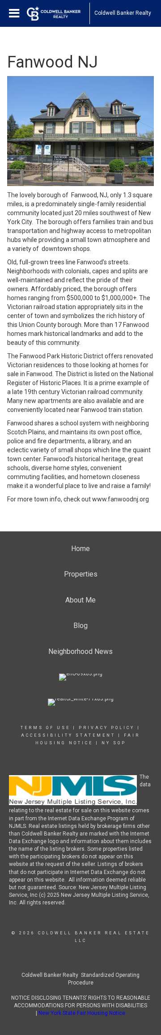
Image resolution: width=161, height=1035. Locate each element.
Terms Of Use (45, 727)
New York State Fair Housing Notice (81, 1013)
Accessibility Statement (68, 735)
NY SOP (114, 743)
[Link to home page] (58, 13)
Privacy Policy (107, 727)
